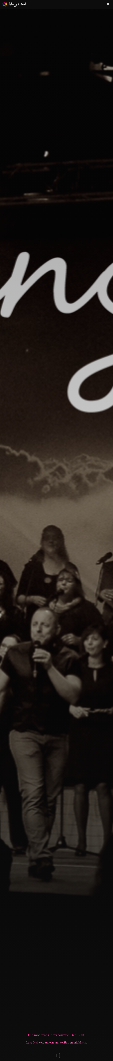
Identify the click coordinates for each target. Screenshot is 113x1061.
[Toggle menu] (108, 4)
